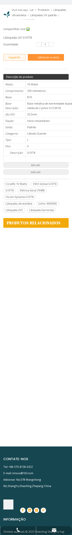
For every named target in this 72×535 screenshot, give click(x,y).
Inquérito (14, 57)
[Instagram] (36, 510)
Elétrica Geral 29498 (32, 190)
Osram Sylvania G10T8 (20, 197)
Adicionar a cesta (48, 57)
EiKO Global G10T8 (45, 184)
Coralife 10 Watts (16, 184)
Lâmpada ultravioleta (19, 203)
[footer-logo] (8, 504)
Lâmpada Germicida (41, 210)
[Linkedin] (29, 510)
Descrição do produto (19, 77)
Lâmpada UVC (14, 210)
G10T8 (10, 190)
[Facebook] (22, 510)
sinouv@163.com (22, 473)
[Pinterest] (43, 510)
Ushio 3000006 (47, 203)
